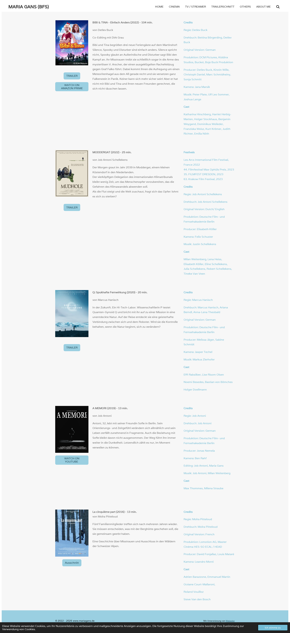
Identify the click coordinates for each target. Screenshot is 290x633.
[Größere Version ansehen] (71, 42)
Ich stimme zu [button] (273, 627)
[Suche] (278, 7)
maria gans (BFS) (28, 6)
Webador (230, 621)
